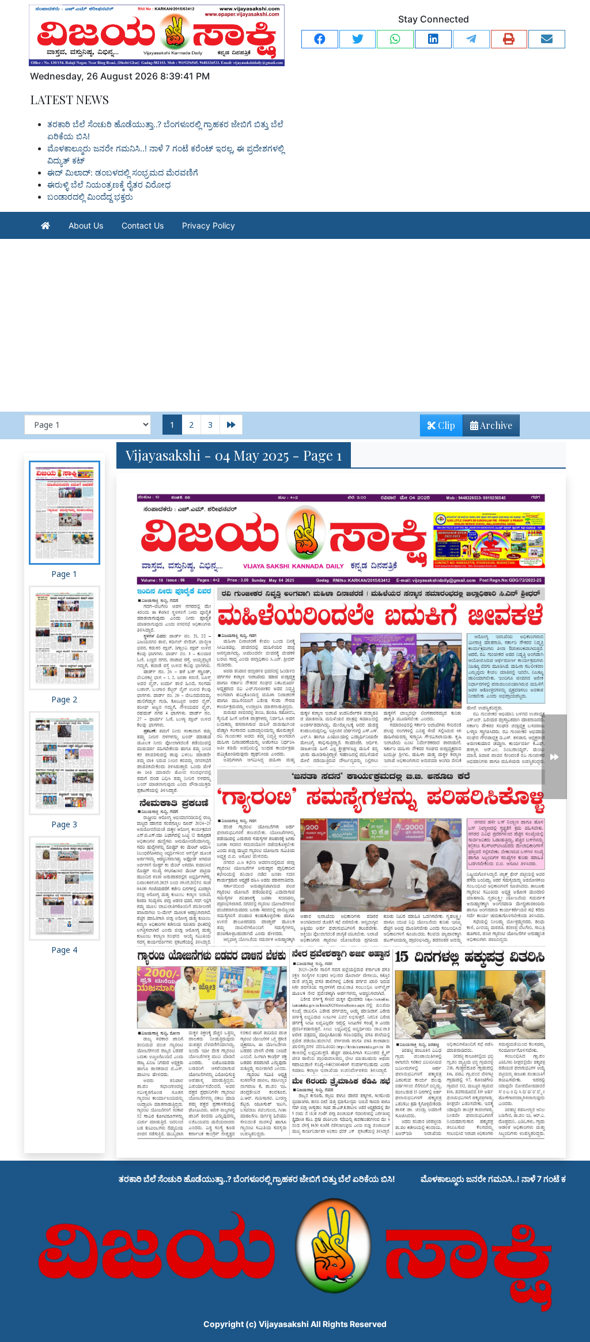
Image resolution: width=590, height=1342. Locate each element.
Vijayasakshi (284, 1324)
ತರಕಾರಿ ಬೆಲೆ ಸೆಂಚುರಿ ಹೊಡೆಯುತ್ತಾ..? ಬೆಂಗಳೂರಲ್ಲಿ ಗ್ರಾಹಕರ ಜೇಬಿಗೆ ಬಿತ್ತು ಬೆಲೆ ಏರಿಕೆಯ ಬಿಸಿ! (192, 1179)
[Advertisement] (295, 325)
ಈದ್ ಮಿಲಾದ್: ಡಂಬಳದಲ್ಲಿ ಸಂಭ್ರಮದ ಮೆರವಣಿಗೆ (122, 172)
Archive (495, 425)
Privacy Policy (208, 225)
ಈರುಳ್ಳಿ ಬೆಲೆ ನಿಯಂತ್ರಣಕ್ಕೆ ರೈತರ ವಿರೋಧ (109, 184)
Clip (445, 425)
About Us (86, 225)
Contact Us (143, 225)
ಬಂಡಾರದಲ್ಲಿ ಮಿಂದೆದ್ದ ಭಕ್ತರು (90, 197)
